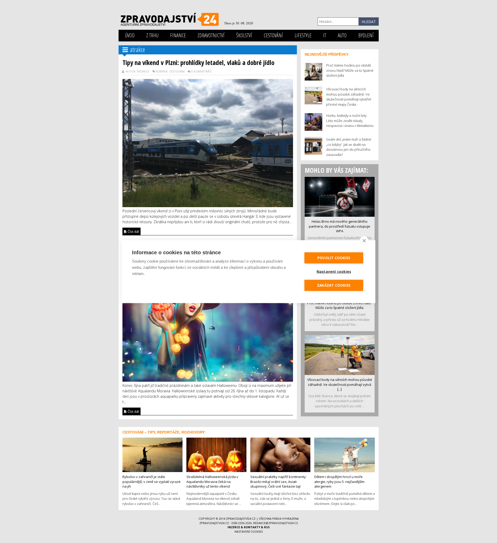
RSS (267, 527)
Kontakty (252, 527)
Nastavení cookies (249, 531)
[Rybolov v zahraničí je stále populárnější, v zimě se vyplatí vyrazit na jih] (152, 454)
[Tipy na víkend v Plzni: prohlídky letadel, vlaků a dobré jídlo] (207, 142)
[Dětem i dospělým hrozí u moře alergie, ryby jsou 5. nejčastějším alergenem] (344, 454)
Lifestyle (303, 35)
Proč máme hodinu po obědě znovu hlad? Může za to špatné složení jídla (339, 305)
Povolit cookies (333, 257)
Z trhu (152, 35)
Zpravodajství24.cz (240, 518)
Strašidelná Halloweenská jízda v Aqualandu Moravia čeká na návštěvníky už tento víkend (212, 481)
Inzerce (234, 527)
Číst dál (133, 231)
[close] (364, 240)
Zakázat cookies (333, 285)
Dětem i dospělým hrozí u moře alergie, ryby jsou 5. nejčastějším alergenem (339, 481)
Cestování (273, 35)
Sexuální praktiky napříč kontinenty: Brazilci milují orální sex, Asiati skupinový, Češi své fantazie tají (278, 481)
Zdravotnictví (211, 35)
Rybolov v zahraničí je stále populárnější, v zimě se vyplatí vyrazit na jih (151, 481)
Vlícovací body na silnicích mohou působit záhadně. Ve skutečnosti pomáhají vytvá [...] (339, 384)
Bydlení (366, 35)
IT (324, 35)
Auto (342, 35)
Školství (244, 35)
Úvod (130, 35)
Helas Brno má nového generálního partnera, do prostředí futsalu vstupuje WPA (339, 226)
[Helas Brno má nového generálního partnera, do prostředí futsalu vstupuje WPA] (340, 196)
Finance (178, 35)
